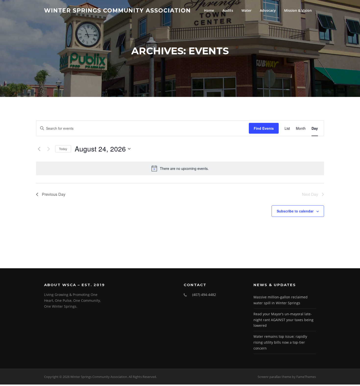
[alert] (180, 168)
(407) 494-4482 (204, 294)
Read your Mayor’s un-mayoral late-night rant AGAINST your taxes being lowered (283, 320)
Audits (227, 10)
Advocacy (268, 10)
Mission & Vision (298, 10)
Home (209, 10)
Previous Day (53, 194)
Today (63, 149)
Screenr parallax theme (274, 376)
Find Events (264, 128)
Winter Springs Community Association (117, 10)
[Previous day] (39, 149)
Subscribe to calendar (295, 211)
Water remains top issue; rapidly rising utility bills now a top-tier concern (280, 342)
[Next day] (48, 149)
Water (246, 10)
